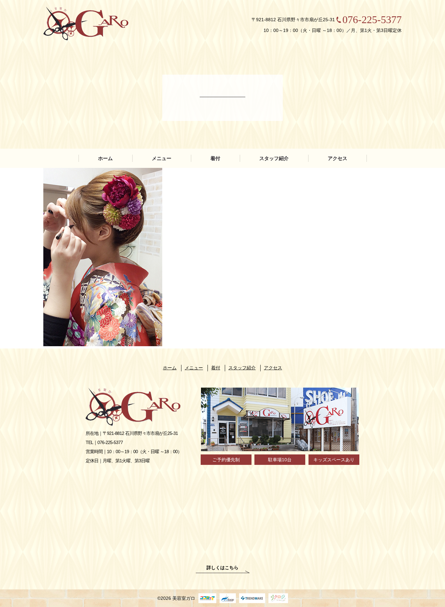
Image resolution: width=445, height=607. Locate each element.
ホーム (105, 158)
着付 (215, 158)
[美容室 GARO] (86, 23)
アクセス (337, 158)
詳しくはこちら (222, 567)
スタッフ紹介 (274, 158)
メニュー (161, 158)
